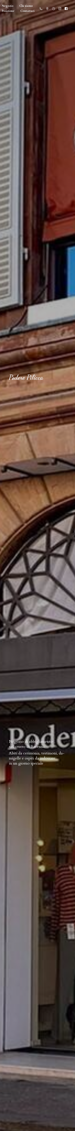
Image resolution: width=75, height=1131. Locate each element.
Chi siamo (26, 6)
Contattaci (27, 11)
